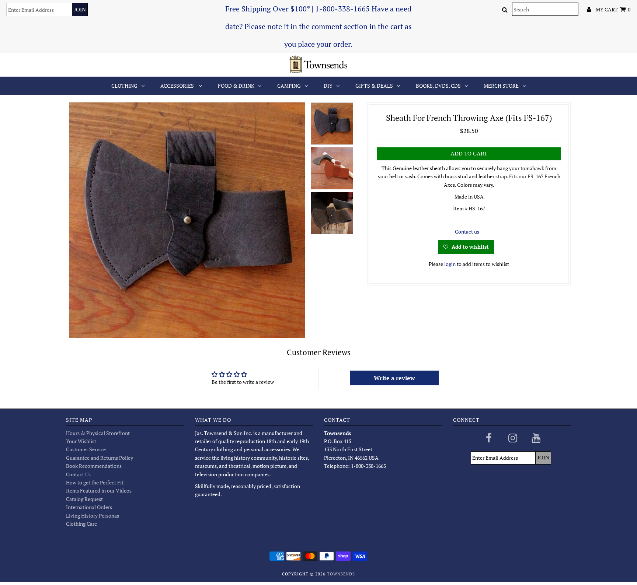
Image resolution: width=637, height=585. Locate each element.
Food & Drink (236, 85)
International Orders (89, 507)
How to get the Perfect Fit (94, 482)
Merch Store (501, 85)
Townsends (341, 574)
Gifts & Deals (374, 85)
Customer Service (86, 449)
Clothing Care (81, 523)
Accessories (177, 85)
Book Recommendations (94, 465)
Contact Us (78, 474)
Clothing (124, 85)
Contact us (467, 231)
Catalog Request (84, 498)
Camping (289, 85)
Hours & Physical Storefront (98, 433)
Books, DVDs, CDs (438, 85)
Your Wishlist (81, 441)
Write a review (394, 378)
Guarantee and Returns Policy (99, 457)
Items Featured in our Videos (99, 490)
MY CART (613, 9)
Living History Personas (92, 515)
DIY (328, 85)
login (450, 263)
